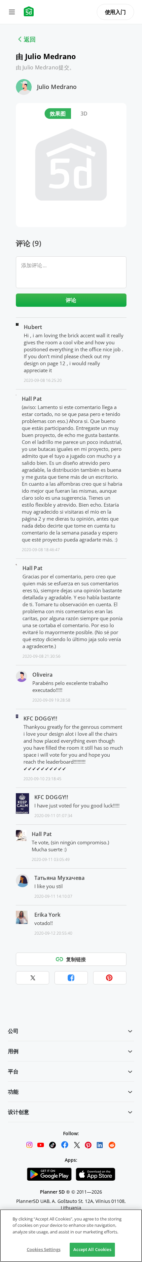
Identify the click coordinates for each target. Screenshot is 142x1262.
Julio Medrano (57, 87)
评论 (71, 300)
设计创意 (18, 1112)
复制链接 (76, 959)
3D (84, 113)
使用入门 (115, 12)
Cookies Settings (43, 1249)
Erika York (47, 914)
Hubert (33, 327)
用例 (13, 1051)
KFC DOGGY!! (40, 718)
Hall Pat (32, 398)
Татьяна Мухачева (59, 878)
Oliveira (42, 674)
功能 (13, 1091)
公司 (13, 1031)
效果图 (58, 113)
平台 (13, 1071)
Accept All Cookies (92, 1249)
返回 (30, 39)
